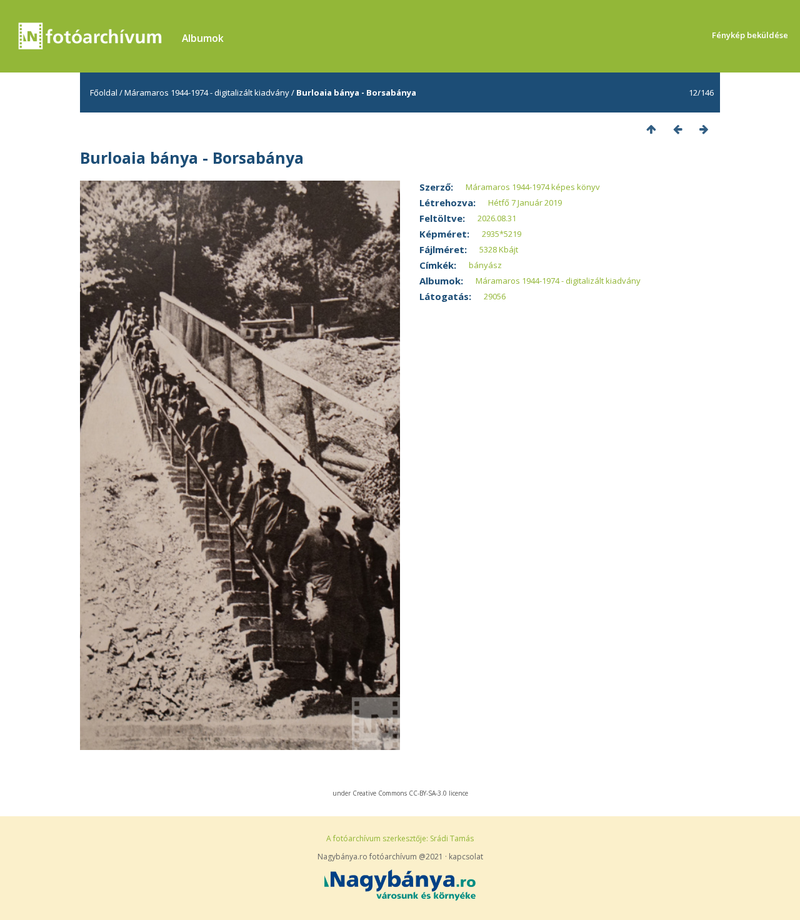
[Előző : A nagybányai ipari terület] (677, 129)
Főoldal (104, 92)
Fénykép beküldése (750, 35)
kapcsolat (466, 856)
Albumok (203, 38)
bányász (485, 265)
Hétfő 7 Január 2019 (525, 202)
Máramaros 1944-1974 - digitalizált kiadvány (206, 92)
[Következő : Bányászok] (704, 129)
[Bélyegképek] (651, 129)
